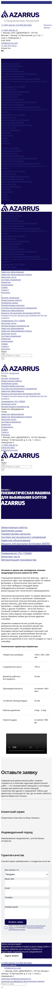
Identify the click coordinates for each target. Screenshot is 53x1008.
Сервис (4, 194)
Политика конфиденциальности (16, 978)
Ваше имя (9, 879)
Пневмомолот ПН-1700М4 (13, 86)
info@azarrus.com (9, 43)
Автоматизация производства (15, 91)
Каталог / (5, 489)
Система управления (11, 186)
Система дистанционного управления (19, 73)
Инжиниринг (7, 191)
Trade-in (5, 197)
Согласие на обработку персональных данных (22, 981)
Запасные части (8, 89)
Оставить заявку (15, 922)
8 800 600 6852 (8, 447)
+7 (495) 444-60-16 (9, 445)
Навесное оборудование (12, 76)
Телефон (9, 897)
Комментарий (11, 907)
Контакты (5, 199)
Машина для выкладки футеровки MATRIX (20, 79)
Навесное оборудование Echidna (16, 125)
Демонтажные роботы (11, 66)
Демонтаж (6, 189)
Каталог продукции (10, 148)
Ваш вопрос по (12, 870)
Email (7, 888)
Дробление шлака (9, 68)
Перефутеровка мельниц (12, 71)
